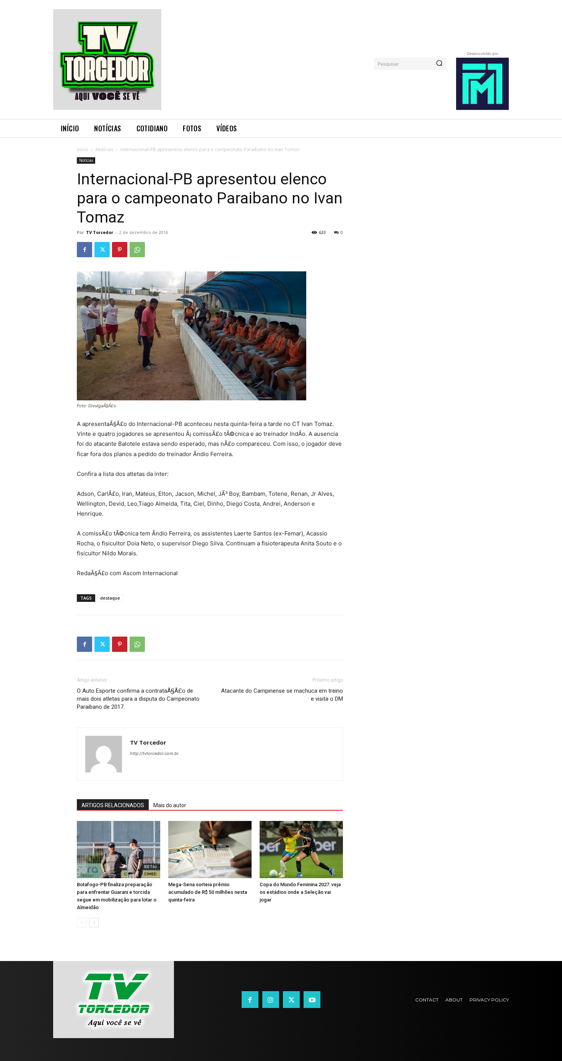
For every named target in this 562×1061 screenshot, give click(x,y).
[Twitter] (102, 249)
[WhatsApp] (137, 249)
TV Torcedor (99, 232)
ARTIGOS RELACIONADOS (112, 805)
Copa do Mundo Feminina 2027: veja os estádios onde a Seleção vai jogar (300, 892)
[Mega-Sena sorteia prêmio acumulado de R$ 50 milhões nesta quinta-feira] (210, 849)
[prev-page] (81, 922)
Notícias (104, 149)
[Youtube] (312, 999)
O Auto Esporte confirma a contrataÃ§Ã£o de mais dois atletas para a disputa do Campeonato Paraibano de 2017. (138, 698)
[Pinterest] (119, 249)
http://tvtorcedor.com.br (154, 753)
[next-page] (94, 922)
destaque (110, 598)
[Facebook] (84, 249)
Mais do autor (169, 805)
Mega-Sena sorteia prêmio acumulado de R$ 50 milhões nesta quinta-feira (207, 892)
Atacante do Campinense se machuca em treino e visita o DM (282, 694)
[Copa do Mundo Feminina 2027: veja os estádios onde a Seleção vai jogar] (301, 849)
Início (82, 149)
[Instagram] (270, 999)
